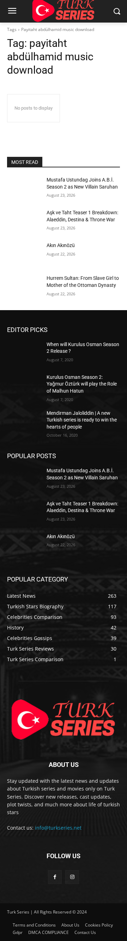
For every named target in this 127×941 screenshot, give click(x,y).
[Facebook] (55, 877)
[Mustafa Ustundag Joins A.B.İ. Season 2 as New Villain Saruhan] (24, 188)
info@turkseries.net (58, 827)
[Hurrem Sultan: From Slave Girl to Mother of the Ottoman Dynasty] (24, 287)
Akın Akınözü (61, 245)
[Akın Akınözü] (24, 254)
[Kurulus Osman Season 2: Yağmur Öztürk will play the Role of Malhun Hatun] (24, 386)
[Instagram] (72, 877)
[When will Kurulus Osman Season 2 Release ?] (24, 353)
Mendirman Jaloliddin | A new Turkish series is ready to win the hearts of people (82, 420)
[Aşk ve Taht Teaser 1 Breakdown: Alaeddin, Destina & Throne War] (24, 221)
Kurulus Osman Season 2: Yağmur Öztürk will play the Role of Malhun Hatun (82, 384)
